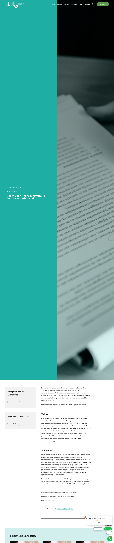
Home (53, 4)
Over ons (66, 4)
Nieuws (81, 4)
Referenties (74, 4)
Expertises (59, 4)
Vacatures (87, 4)
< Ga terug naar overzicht (14, 187)
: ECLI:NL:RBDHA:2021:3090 (65, 509)
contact (50, 500)
